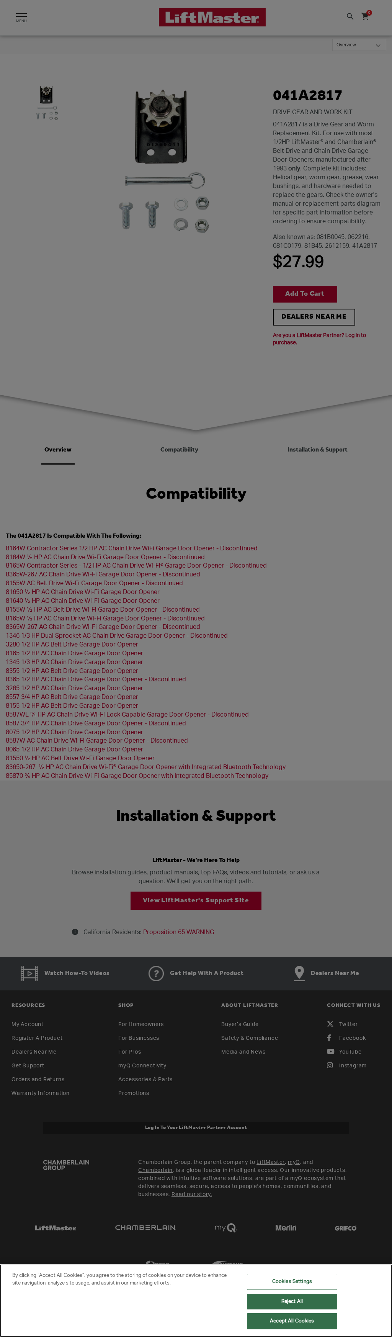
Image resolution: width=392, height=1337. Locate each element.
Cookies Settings (292, 1281)
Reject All (292, 1301)
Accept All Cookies (292, 1321)
